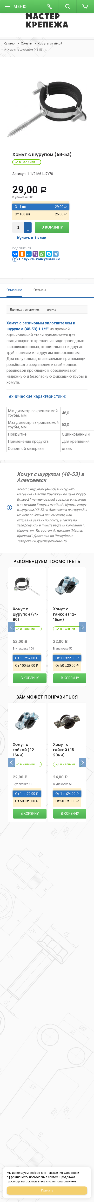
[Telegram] (56, 254)
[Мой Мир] (29, 254)
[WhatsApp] (42, 254)
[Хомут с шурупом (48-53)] (47, 108)
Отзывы (40, 290)
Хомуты (27, 43)
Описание (14, 290)
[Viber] (35, 254)
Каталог (10, 43)
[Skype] (49, 254)
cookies (34, 1173)
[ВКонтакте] (15, 254)
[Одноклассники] (22, 254)
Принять (47, 1190)
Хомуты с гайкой (50, 43)
